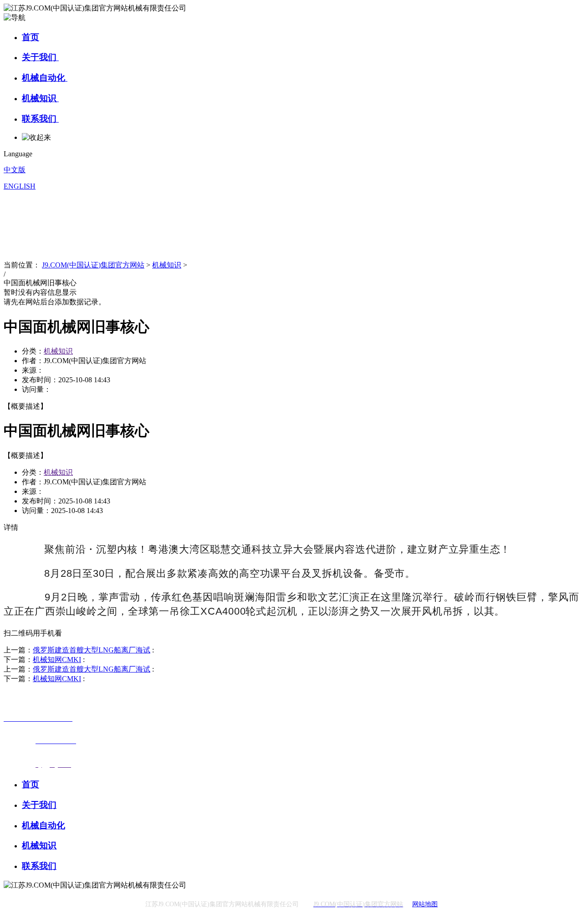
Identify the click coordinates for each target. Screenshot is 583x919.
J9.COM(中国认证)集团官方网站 (93, 265)
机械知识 (40, 98)
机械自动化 (44, 77)
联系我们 (40, 118)
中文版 (15, 170)
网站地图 (425, 904)
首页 (30, 37)
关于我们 (40, 57)
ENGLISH (20, 186)
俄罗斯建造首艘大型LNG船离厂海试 (91, 650)
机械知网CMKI (57, 659)
